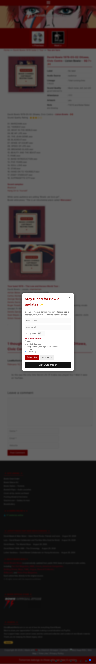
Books (29, 349)
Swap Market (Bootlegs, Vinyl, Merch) (42, 347)
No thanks (47, 357)
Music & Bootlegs (33, 344)
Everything (31, 352)
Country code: (31, 333)
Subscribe (32, 357)
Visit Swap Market (48, 365)
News (29, 341)
